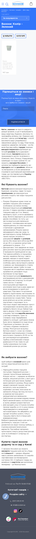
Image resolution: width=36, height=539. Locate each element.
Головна (4, 10)
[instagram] (15, 511)
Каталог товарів (15, 10)
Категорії (20, 36)
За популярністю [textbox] (10, 18)
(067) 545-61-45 (18, 501)
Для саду (26, 10)
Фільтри (8, 36)
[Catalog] (3, 4)
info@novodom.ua (19, 505)
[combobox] (15, 18)
